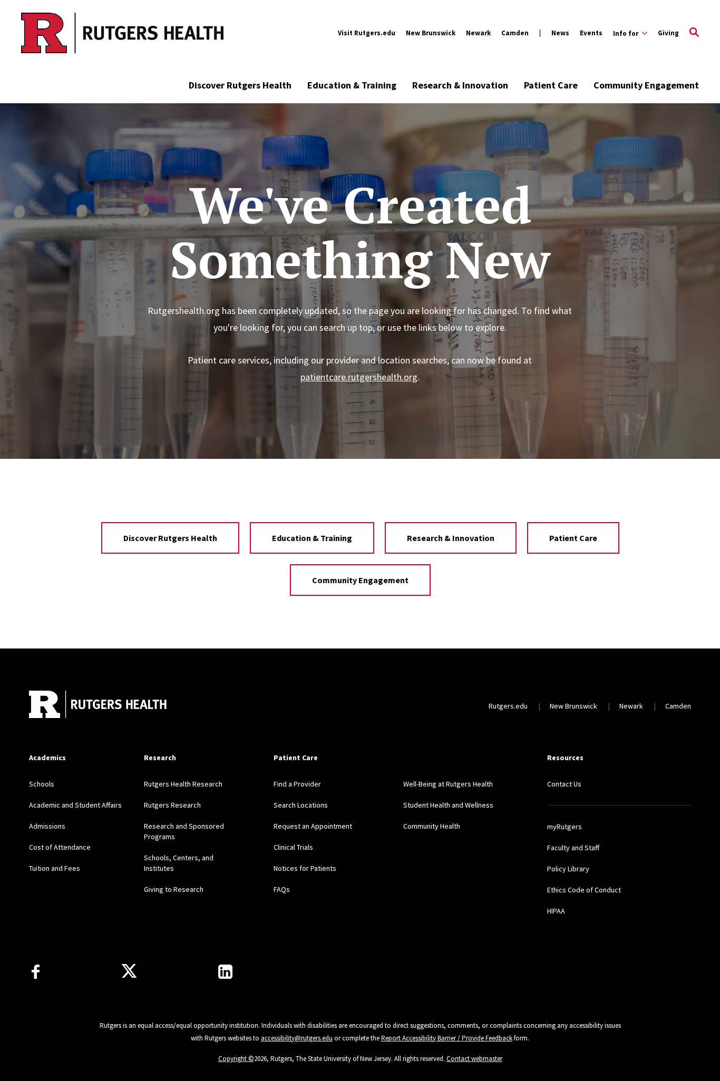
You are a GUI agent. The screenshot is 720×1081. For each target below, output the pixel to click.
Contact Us (564, 784)
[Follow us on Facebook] (36, 972)
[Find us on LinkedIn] (225, 972)
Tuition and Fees (54, 868)
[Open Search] (694, 33)
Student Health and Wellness (448, 805)
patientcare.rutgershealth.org (358, 377)
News (560, 32)
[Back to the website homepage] (80, 33)
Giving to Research (173, 889)
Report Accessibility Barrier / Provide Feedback (446, 1038)
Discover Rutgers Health (240, 85)
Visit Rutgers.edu (366, 32)
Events (591, 32)
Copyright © (236, 1058)
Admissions (47, 826)
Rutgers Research (172, 805)
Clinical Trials (293, 847)
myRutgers (564, 826)
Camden (515, 32)
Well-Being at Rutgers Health (448, 784)
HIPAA (556, 911)
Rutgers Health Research (183, 784)
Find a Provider (297, 784)
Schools (41, 784)
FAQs (282, 889)
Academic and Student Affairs (75, 805)
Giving (668, 32)
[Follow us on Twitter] (129, 971)
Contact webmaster (474, 1058)
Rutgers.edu (508, 706)
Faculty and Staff (573, 847)
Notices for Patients (305, 868)
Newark (478, 32)
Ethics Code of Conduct (584, 890)
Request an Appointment (313, 826)
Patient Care (551, 85)
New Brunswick (430, 32)
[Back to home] (98, 706)
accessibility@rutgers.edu (297, 1038)
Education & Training (351, 85)
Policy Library (568, 868)
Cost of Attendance (60, 847)
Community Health (431, 826)
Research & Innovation (460, 85)
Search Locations (301, 805)
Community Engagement (646, 85)
